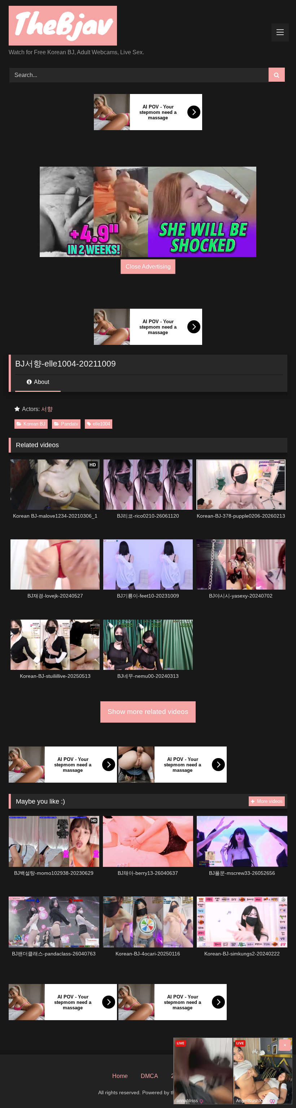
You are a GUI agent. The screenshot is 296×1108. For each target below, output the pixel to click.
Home (120, 1076)
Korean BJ (34, 424)
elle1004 (101, 424)
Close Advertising (148, 267)
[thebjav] (148, 27)
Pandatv (69, 424)
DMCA (149, 1076)
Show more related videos (148, 711)
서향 (47, 409)
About (41, 382)
